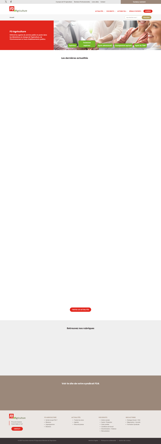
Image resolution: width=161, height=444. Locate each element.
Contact (103, 2)
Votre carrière (105, 424)
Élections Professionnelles (82, 2)
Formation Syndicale (133, 424)
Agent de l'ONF (140, 45)
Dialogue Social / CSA (133, 420)
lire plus (119, 137)
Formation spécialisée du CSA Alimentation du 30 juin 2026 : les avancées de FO (68, 124)
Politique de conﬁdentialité (108, 440)
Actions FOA (121, 11)
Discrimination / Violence (108, 429)
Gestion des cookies (124, 440)
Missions (48, 422)
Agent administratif (105, 45)
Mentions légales (93, 440)
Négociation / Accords (133, 422)
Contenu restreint (139, 2)
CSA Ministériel (58, 210)
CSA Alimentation (59, 129)
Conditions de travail (107, 426)
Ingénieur (72, 45)
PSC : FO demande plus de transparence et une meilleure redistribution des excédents (71, 287)
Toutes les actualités (80, 310)
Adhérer (148, 11)
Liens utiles (95, 2)
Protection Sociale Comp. (53, 292)
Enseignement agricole (123, 45)
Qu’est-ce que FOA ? (51, 420)
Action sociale (105, 420)
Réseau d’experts (135, 11)
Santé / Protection (106, 422)
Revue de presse (79, 424)
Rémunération (105, 431)
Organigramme (50, 424)
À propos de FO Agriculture (64, 2)
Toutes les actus (79, 420)
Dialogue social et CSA (70, 210)
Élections (48, 426)
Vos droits (110, 11)
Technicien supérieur (87, 44)
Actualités (99, 11)
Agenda (76, 422)
